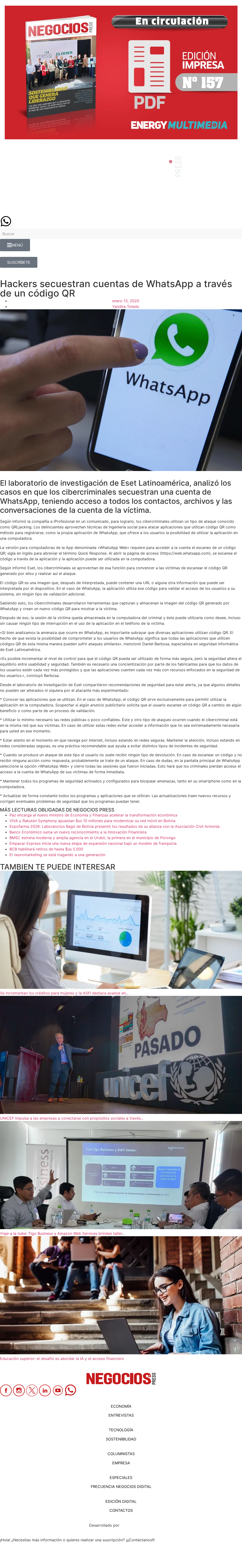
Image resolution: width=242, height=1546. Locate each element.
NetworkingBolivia (137, 1525)
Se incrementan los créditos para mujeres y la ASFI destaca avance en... (64, 993)
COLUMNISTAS (121, 1453)
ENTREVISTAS (121, 1415)
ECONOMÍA (121, 1406)
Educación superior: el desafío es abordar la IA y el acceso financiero (62, 1358)
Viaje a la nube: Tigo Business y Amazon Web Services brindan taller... (62, 1233)
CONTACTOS (121, 1510)
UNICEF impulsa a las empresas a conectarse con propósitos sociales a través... (71, 1118)
